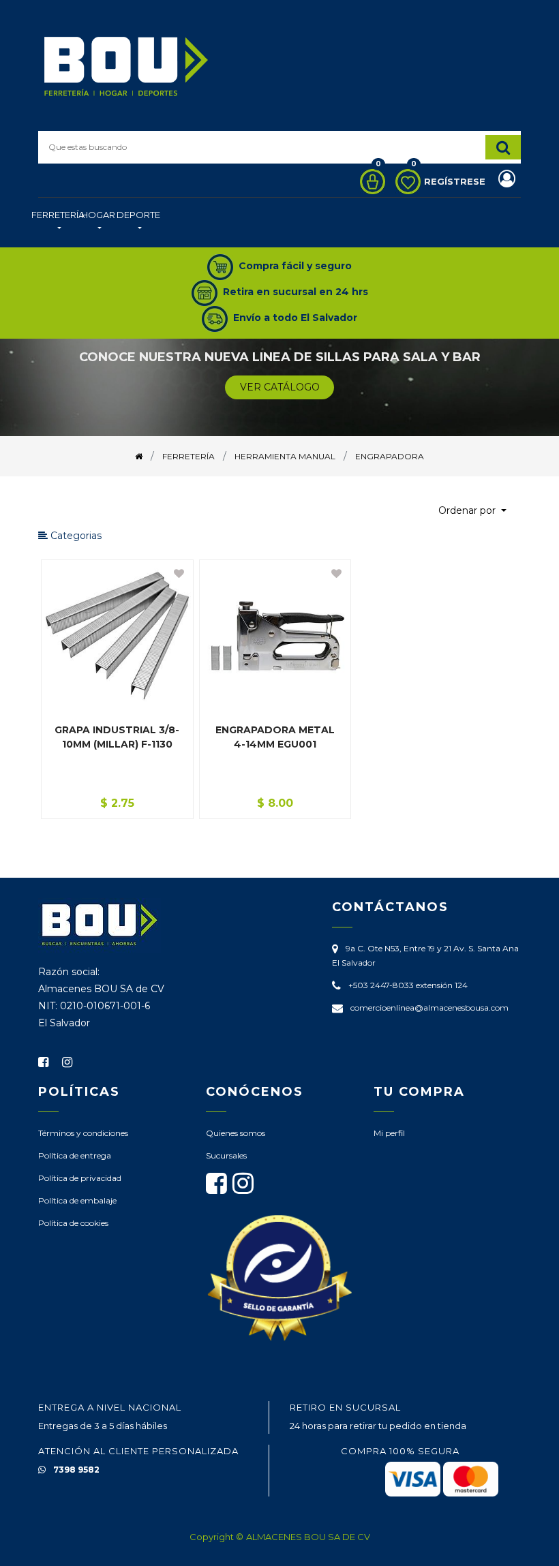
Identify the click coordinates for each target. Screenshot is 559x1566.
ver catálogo (280, 387)
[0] (369, 181)
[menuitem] (58, 222)
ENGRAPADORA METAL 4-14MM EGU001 (275, 737)
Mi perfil (389, 1133)
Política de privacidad (79, 1178)
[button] (472, 511)
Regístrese (456, 181)
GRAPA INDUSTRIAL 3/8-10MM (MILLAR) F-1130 (117, 737)
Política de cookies (73, 1223)
